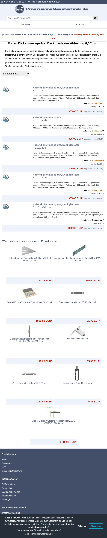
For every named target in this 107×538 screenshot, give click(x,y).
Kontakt (80, 24)
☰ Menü (26, 24)
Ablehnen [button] (82, 526)
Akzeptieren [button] (96, 526)
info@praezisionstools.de (46, 2)
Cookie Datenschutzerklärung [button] (39, 534)
